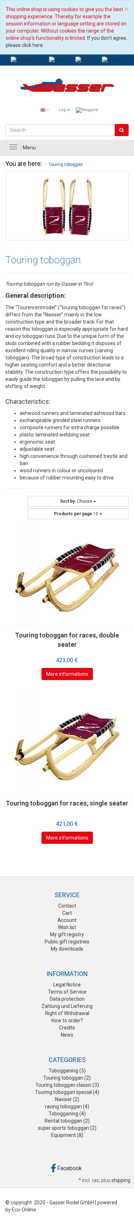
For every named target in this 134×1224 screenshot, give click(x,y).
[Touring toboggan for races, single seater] (67, 743)
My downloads (67, 949)
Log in (64, 109)
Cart (67, 913)
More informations (67, 674)
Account (67, 920)
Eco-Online (24, 1210)
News (67, 1035)
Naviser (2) (67, 1099)
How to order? (67, 1020)
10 (76, 513)
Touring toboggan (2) (67, 1078)
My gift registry (67, 934)
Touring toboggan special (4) (67, 1092)
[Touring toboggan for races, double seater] (67, 575)
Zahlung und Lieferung (67, 1006)
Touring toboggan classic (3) (67, 1085)
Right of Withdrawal (67, 1013)
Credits (67, 1028)
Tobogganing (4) (67, 1114)
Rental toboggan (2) (67, 1121)
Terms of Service (67, 992)
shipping (120, 1180)
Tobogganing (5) (67, 1071)
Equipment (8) (67, 1135)
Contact (67, 906)
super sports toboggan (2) (67, 1128)
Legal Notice (67, 985)
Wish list (67, 927)
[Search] (122, 130)
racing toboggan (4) (67, 1106)
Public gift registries (67, 942)
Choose (76, 501)
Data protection (67, 999)
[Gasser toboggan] (67, 87)
